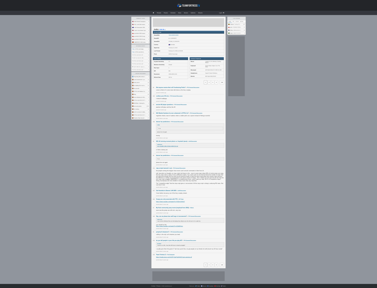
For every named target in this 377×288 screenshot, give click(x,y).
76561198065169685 (173, 35)
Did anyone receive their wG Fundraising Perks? (171, 87)
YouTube (218, 286)
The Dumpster (171, 254)
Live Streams (236, 18)
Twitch (224, 286)
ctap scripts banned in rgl (164, 168)
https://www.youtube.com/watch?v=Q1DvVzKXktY (170, 201)
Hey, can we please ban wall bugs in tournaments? (171, 216)
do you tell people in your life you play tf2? (169, 240)
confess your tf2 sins (162, 96)
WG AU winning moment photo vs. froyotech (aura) (171, 141)
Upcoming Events (140, 46)
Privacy (158, 286)
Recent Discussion (140, 73)
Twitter (198, 286)
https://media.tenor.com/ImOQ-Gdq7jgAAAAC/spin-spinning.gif (174, 257)
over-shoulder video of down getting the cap (167, 146)
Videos (192, 207)
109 (222, 82)
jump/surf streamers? (162, 232)
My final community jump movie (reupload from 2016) (172, 207)
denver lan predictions (163, 121)
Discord (204, 286)
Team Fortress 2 (161, 254)
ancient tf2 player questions (164, 104)
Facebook (211, 286)
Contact (153, 286)
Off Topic (181, 199)
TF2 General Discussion (193, 87)
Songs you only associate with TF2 (166, 199)
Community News (140, 18)
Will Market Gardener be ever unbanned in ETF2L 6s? (172, 113)
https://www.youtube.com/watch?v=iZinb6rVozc (169, 226)
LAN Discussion (192, 141)
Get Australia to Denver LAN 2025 (166, 190)
